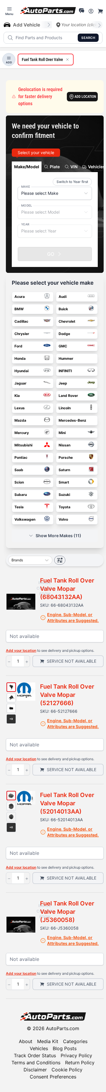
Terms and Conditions (35, 1062)
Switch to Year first (72, 181)
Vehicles (39, 1048)
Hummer (66, 358)
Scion (19, 482)
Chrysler (21, 333)
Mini (62, 432)
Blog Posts (65, 1048)
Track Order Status (35, 1055)
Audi (63, 296)
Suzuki (64, 494)
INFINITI (65, 371)
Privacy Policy (76, 1055)
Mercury (21, 432)
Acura (19, 296)
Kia (17, 395)
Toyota (64, 507)
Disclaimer (35, 1070)
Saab (18, 470)
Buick (63, 309)
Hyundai (21, 371)
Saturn (64, 470)
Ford (18, 346)
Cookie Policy (67, 1070)
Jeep (63, 383)
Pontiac (20, 457)
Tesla (19, 507)
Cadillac (21, 321)
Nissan (64, 445)
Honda (20, 358)
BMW (19, 309)
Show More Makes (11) (58, 535)
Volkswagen (24, 519)
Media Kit (47, 1041)
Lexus (19, 408)
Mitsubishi (23, 445)
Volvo (63, 519)
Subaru (20, 494)
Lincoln (65, 408)
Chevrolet (67, 321)
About (25, 1041)
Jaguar (20, 383)
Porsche (66, 457)
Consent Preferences (53, 1077)
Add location (85, 97)
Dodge (64, 333)
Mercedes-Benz (72, 420)
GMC (63, 346)
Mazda (20, 420)
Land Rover (68, 395)
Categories (75, 1041)
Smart (64, 482)
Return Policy (80, 1062)
